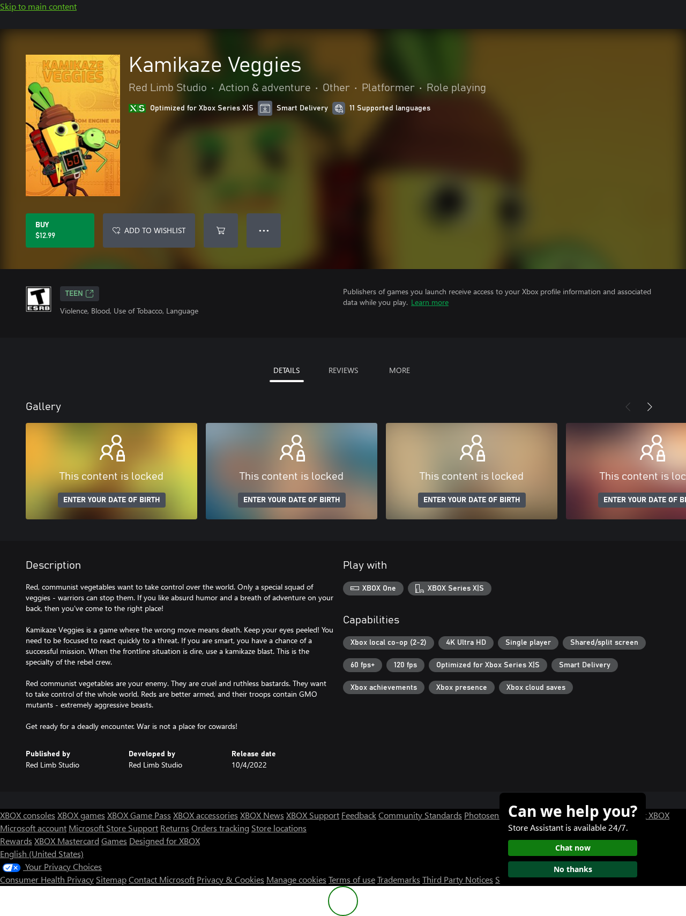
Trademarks (398, 879)
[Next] (649, 406)
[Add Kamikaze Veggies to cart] (221, 230)
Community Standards (420, 815)
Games (114, 840)
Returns (174, 827)
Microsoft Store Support (113, 827)
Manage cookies (296, 879)
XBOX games (81, 815)
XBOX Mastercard (66, 840)
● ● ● (264, 230)
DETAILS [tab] (286, 370)
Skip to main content (38, 6)
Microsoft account (33, 827)
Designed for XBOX (164, 840)
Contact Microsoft (162, 879)
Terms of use (352, 879)
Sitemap (111, 879)
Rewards (16, 840)
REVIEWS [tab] (343, 370)
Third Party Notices (457, 879)
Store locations (279, 827)
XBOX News (262, 815)
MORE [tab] (399, 370)
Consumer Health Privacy (47, 879)
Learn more (430, 302)
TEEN (74, 293)
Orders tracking (220, 827)
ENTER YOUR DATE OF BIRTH (111, 500)
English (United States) (42, 853)
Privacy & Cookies (230, 879)
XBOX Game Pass (139, 815)
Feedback (358, 815)
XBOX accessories (205, 815)
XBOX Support (312, 815)
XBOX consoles (27, 815)
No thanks (573, 869)
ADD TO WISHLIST (154, 230)
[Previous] (628, 406)
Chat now (573, 848)
